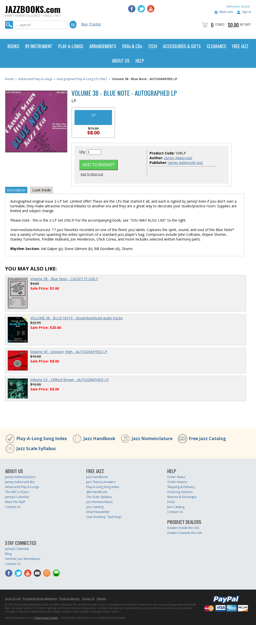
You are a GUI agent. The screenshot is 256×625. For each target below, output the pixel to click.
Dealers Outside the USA (184, 533)
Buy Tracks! (91, 23)
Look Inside (41, 190)
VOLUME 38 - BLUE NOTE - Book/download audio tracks (76, 318)
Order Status (176, 477)
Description (16, 190)
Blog (8, 554)
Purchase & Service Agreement (39, 598)
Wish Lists (226, 12)
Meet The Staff (15, 502)
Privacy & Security (69, 598)
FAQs (171, 502)
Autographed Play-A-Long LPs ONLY (82, 79)
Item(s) (219, 24)
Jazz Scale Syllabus (36, 448)
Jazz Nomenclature (152, 438)
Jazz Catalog (95, 507)
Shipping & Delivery (181, 487)
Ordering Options (179, 492)
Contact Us (12, 507)
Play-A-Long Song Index (41, 438)
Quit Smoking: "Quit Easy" (104, 517)
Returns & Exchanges (181, 497)
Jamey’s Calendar (17, 497)
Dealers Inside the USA (183, 528)
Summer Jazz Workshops (22, 559)
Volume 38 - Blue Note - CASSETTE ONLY (64, 278)
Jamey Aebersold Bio (20, 482)
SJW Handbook (96, 492)
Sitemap (101, 598)
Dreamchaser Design (46, 618)
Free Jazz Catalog (207, 438)
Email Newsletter (98, 512)
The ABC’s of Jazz (17, 492)
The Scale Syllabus (99, 497)
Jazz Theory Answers (100, 482)
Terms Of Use (12, 598)
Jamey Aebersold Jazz (185, 162)
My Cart (245, 24)
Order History (177, 482)
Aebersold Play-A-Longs (35, 79)
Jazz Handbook (99, 438)
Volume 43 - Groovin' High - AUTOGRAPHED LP (68, 351)
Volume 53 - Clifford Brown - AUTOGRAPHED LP (69, 379)
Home (9, 79)
